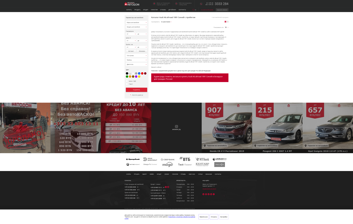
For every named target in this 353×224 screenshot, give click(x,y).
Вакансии (209, 174)
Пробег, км (129, 44)
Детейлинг (172, 10)
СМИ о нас (192, 174)
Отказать (214, 217)
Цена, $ (128, 38)
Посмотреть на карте (209, 189)
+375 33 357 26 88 (156, 198)
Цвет (127, 70)
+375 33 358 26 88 (130, 190)
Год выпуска (130, 31)
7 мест (131, 84)
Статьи (200, 174)
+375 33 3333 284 (130, 198)
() (195, 10)
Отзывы (163, 10)
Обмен (152, 174)
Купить (129, 10)
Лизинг (166, 174)
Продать (137, 10)
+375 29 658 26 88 (130, 187)
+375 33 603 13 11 (156, 190)
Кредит (145, 10)
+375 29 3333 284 (130, 195)
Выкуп (145, 174)
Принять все (204, 217)
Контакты (182, 10)
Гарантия (154, 10)
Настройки (223, 217)
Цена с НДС (132, 81)
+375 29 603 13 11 (156, 187)
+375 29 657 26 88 (156, 196)
